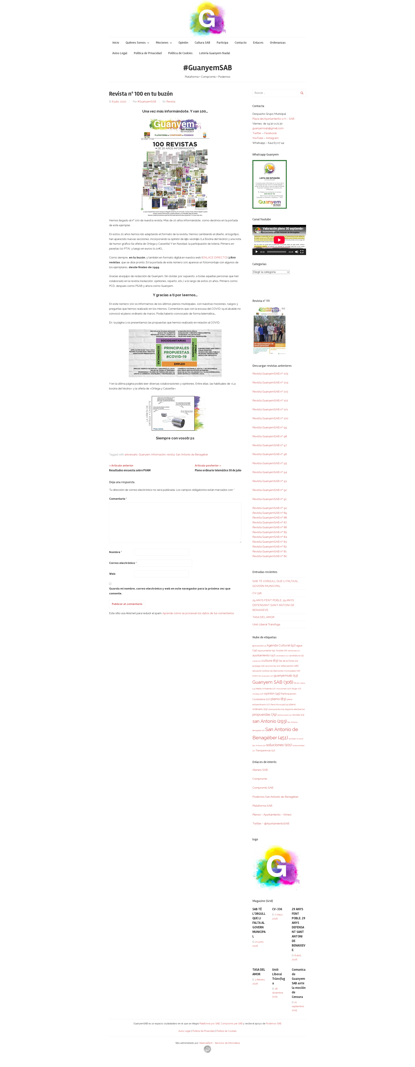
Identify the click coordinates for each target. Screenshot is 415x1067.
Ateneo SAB (260, 769)
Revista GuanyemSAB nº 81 (269, 551)
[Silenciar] (296, 251)
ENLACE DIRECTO (214, 257)
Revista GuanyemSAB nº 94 (269, 472)
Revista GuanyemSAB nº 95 (269, 463)
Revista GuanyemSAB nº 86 (269, 527)
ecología (258, 666)
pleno (278, 699)
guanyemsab (286, 675)
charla (256, 661)
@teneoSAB (259, 646)
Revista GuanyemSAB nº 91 (269, 499)
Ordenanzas (278, 43)
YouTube (257, 138)
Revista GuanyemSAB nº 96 (269, 454)
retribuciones (284, 715)
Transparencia (265, 750)
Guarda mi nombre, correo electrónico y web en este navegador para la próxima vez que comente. (170, 591)
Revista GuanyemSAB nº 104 (270, 382)
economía (272, 666)
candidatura (296, 655)
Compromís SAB (262, 787)
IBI (296, 683)
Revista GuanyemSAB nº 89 (269, 512)
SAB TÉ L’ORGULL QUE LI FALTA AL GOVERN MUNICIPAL (259, 922)
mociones (283, 688)
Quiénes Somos (136, 43)
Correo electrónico (123, 563)
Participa (222, 43)
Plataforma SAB (262, 805)
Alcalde (281, 650)
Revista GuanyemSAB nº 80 (269, 556)
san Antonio (269, 721)
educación (290, 665)
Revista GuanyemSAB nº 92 (269, 490)
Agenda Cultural (281, 645)
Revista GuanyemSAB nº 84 (269, 536)
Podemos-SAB (273, 1023)
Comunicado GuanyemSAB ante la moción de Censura (299, 983)
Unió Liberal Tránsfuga (266, 624)
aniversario (131, 454)
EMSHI (256, 676)
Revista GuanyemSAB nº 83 (269, 541)
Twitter (257, 133)
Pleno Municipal (279, 704)
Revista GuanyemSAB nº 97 (269, 445)
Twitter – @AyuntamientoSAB (270, 823)
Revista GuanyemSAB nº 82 (269, 546)
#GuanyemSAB (207, 67)
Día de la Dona (288, 661)
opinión (272, 693)
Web (112, 573)
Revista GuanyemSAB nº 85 (269, 532)
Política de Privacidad (148, 53)
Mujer (296, 688)
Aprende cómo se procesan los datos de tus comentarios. (198, 613)
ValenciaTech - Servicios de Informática (219, 1043)
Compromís (259, 778)
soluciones (279, 745)
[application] (279, 240)
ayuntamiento (263, 655)
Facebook (270, 133)
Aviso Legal (119, 53)
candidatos (282, 656)
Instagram (272, 138)
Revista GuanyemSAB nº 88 (269, 517)
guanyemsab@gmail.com (268, 128)
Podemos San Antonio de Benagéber (275, 796)
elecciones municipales (286, 670)
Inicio (115, 43)
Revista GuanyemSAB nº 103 (270, 391)
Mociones (162, 43)
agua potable (266, 650)
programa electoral (295, 709)
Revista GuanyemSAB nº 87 (269, 522)
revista (171, 454)
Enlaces (258, 43)
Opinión (183, 43)
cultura (269, 660)
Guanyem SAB (272, 682)
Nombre (115, 552)
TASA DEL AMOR (263, 617)
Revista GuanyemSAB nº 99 (269, 427)
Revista (170, 101)
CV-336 (257, 593)
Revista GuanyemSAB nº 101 (270, 409)
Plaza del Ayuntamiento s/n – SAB (273, 118)
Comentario (118, 498)
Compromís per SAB (232, 1023)
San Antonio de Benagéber (192, 454)
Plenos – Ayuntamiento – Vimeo (271, 814)
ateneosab (294, 651)
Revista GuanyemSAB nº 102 (270, 400)
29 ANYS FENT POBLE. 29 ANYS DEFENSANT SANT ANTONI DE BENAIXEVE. (273, 605)
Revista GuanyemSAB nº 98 (269, 436)
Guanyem (144, 454)
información (158, 454)
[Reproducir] (256, 251)
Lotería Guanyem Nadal (214, 53)
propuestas (264, 714)
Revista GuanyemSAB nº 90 (269, 508)
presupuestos (276, 709)
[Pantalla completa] (301, 251)
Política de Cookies (180, 53)
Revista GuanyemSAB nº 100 (270, 418)
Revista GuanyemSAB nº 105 (270, 373)
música (257, 694)
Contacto (241, 43)
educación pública (262, 671)
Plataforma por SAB (209, 1023)
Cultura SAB (202, 43)
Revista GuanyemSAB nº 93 (269, 481)
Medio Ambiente (266, 688)
